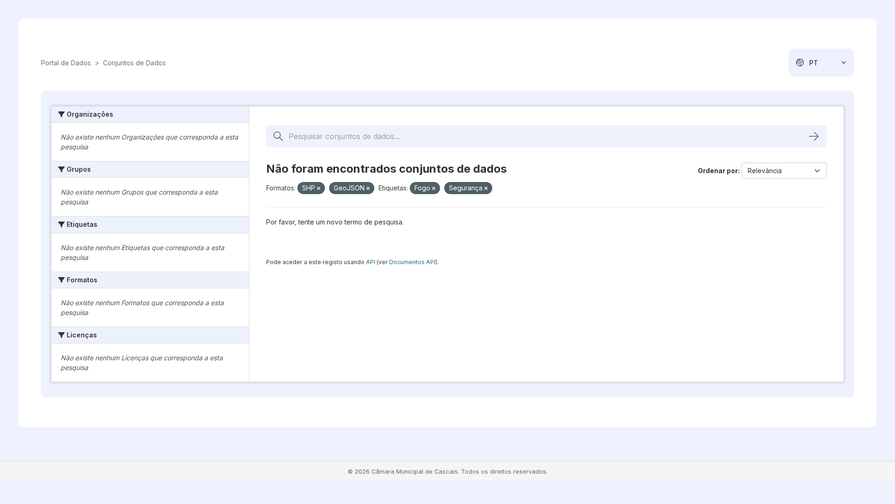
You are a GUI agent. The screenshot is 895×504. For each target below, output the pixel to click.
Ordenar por (718, 171)
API (370, 262)
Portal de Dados (66, 63)
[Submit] (814, 136)
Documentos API (412, 262)
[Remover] (318, 188)
